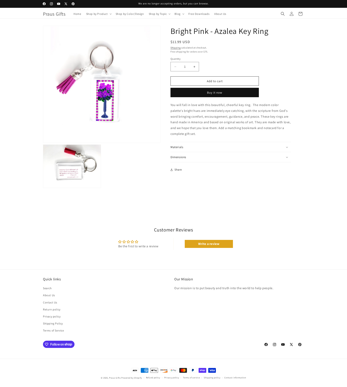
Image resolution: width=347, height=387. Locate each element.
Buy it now (214, 92)
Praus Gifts (115, 377)
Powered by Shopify (131, 377)
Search (47, 288)
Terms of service (191, 377)
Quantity (175, 59)
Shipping (175, 47)
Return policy (51, 309)
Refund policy (153, 377)
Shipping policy (212, 377)
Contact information (235, 377)
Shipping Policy (53, 323)
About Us (49, 295)
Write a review (208, 244)
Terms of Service (53, 330)
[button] (98, 14)
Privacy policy (51, 316)
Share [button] (178, 169)
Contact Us (50, 302)
